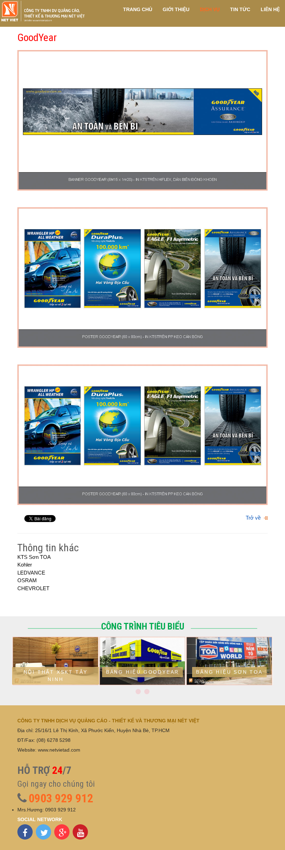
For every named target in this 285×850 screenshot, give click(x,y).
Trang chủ (137, 10)
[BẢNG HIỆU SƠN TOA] (229, 683)
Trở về (253, 518)
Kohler (24, 565)
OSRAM (27, 580)
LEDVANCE (31, 573)
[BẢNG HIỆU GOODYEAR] (142, 683)
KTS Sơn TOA (34, 557)
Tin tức (240, 10)
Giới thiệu (176, 10)
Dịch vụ (210, 10)
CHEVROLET (33, 588)
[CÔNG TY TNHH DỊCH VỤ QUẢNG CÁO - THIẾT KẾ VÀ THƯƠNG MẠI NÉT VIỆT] (43, 11)
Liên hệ (270, 10)
